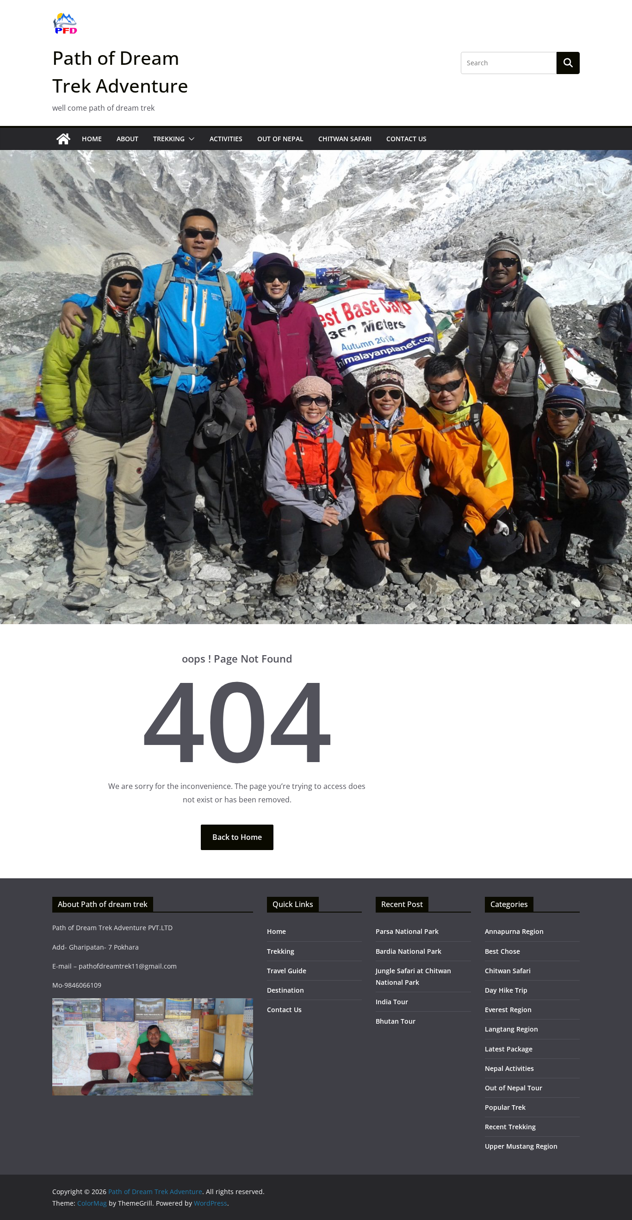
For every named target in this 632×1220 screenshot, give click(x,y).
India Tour (392, 1001)
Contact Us (406, 138)
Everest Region (508, 1009)
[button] (190, 138)
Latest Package (509, 1049)
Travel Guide (286, 970)
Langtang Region (511, 1029)
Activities (226, 138)
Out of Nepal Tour (513, 1087)
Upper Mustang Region (521, 1146)
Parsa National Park (407, 931)
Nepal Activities (509, 1068)
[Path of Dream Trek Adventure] (63, 139)
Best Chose (502, 951)
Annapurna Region (514, 931)
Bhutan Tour (395, 1021)
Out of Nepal (280, 138)
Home (92, 138)
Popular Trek (505, 1107)
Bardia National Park (408, 951)
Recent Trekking (510, 1126)
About (127, 138)
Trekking (169, 138)
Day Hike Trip (506, 990)
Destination (285, 990)
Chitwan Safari (345, 138)
